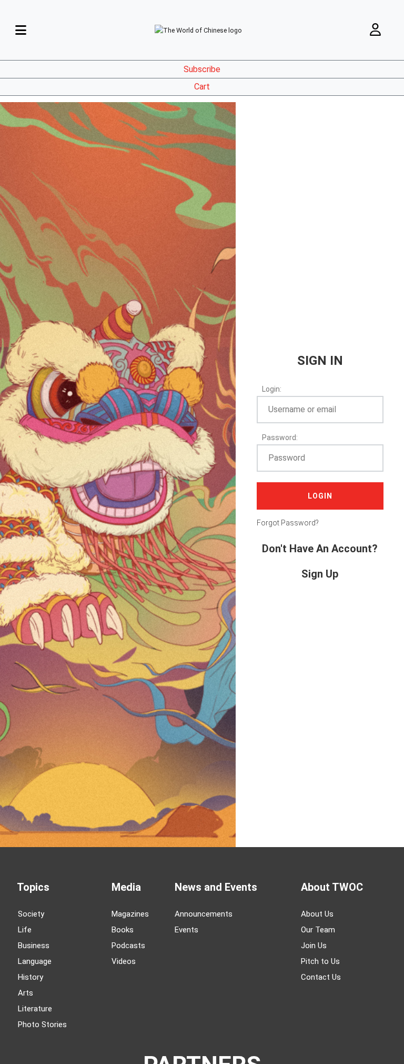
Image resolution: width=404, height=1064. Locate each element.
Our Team (318, 929)
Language (35, 961)
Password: (280, 437)
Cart (202, 87)
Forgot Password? (288, 523)
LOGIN (320, 496)
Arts (25, 993)
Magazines (130, 914)
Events (186, 929)
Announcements (204, 914)
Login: (271, 389)
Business (33, 945)
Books (123, 929)
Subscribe (202, 69)
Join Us (314, 945)
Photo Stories (42, 1024)
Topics (33, 887)
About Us (317, 914)
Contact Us (321, 977)
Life (25, 929)
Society (31, 914)
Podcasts (128, 945)
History (30, 977)
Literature (35, 1008)
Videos (124, 961)
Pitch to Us (320, 961)
